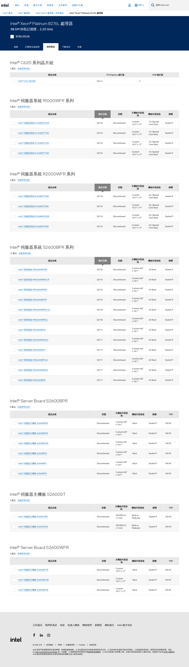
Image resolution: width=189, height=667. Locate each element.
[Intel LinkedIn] (41, 635)
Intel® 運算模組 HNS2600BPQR (32, 269)
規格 (16, 47)
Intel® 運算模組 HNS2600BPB (31, 380)
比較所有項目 (24, 68)
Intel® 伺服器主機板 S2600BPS (32, 463)
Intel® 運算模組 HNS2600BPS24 (33, 360)
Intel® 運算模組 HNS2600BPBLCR (33, 279)
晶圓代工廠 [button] (77, 5)
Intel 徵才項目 (124, 625)
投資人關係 (73, 625)
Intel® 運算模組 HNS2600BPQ (32, 329)
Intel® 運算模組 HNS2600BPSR (32, 299)
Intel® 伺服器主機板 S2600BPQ (32, 453)
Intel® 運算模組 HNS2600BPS (31, 350)
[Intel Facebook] (34, 635)
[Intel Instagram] (48, 635)
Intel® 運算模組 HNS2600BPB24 (33, 370)
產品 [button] (17, 5)
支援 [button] (26, 5)
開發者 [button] (50, 5)
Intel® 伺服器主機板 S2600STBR (33, 516)
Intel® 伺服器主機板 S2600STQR (33, 526)
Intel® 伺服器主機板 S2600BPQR (33, 443)
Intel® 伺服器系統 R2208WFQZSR (33, 216)
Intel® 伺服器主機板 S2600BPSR (33, 433)
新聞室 (98, 625)
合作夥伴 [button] (62, 5)
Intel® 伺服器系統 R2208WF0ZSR (33, 226)
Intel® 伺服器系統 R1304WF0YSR (33, 143)
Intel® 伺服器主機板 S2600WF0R (33, 590)
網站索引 (109, 625)
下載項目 (66, 47)
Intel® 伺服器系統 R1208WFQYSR (33, 123)
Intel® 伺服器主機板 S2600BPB (32, 473)
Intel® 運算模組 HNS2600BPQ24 (33, 340)
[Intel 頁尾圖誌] (16, 639)
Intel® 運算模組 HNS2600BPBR (32, 289)
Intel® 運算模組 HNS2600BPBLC (33, 319)
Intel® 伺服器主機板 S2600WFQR (33, 579)
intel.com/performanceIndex (46, 652)
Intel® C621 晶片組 (26, 81)
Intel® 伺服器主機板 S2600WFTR (33, 569)
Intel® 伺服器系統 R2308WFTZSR (33, 206)
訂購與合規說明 (32, 47)
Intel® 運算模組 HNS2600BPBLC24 (34, 309)
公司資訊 (37, 625)
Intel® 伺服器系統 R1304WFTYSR (33, 133)
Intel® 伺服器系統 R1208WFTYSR (33, 153)
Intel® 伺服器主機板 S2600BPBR (33, 423)
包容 (62, 625)
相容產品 (51, 46)
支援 (79, 47)
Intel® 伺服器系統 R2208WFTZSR (33, 196)
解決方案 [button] (37, 5)
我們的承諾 (51, 625)
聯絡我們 (87, 625)
